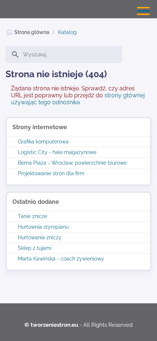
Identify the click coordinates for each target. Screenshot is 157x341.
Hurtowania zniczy (39, 237)
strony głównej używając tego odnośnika (78, 99)
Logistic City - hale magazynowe (57, 152)
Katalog (67, 32)
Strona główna (31, 32)
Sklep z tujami (34, 248)
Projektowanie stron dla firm (51, 173)
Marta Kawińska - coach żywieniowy (61, 259)
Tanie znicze (32, 216)
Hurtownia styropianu (43, 227)
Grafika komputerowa (43, 142)
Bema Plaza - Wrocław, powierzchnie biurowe (72, 163)
